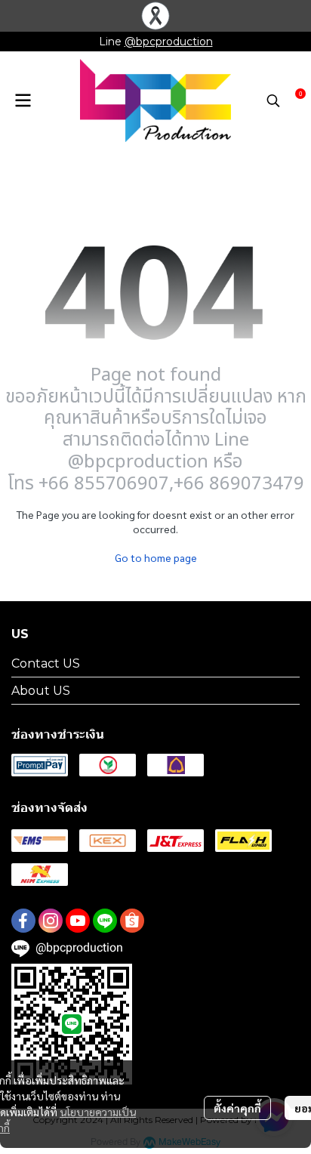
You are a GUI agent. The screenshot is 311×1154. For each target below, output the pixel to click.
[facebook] (23, 921)
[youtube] (78, 921)
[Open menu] (23, 100)
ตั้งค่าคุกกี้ (237, 1108)
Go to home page (156, 557)
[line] (105, 921)
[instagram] (50, 921)
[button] (273, 100)
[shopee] (132, 921)
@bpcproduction (169, 41)
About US (40, 690)
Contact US (45, 663)
